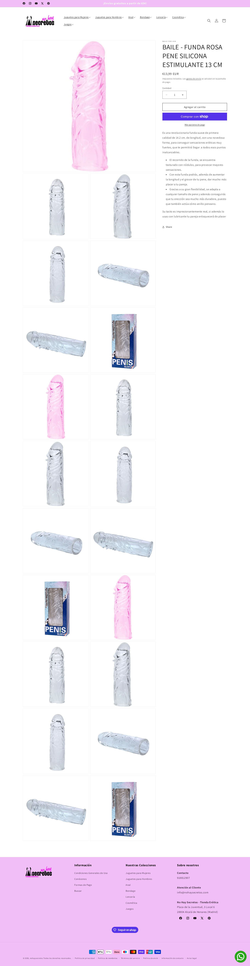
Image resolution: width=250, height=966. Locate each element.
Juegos (130, 908)
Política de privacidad (85, 958)
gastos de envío (193, 78)
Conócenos (80, 878)
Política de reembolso (108, 958)
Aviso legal (192, 958)
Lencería (130, 896)
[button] (77, 17)
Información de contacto (173, 958)
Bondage (130, 890)
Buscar (78, 890)
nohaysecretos (36, 958)
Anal (128, 884)
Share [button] (169, 226)
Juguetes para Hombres (139, 878)
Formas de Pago (83, 884)
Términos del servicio (130, 958)
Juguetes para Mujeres (138, 873)
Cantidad (166, 88)
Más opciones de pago (195, 124)
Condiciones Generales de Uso (91, 873)
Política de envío (150, 958)
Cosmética (131, 902)
